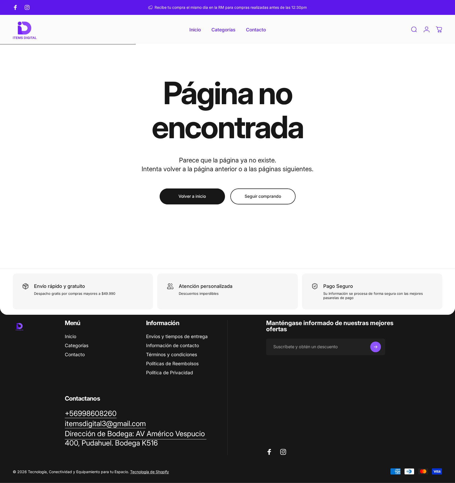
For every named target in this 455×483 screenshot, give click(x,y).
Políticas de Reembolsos (172, 363)
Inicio (70, 336)
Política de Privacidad (169, 372)
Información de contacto (172, 345)
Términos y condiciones (171, 354)
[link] (135, 438)
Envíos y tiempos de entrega (177, 336)
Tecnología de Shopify (149, 471)
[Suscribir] (375, 347)
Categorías (76, 345)
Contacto (75, 354)
